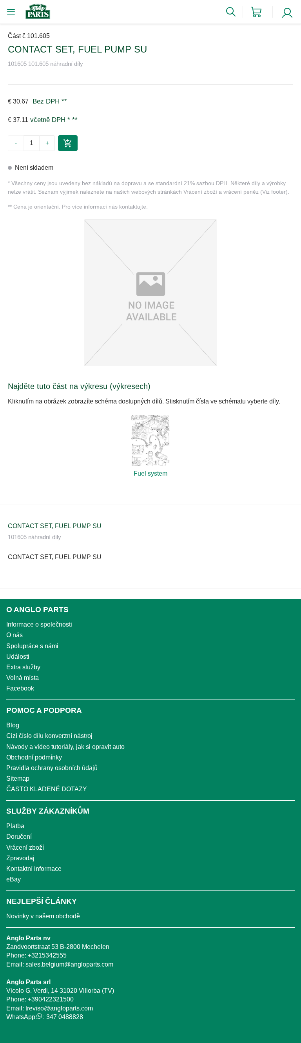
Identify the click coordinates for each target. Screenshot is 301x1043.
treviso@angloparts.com (59, 1008)
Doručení (19, 836)
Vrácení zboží (25, 847)
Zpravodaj (20, 858)
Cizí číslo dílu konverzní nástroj (49, 735)
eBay (13, 879)
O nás (14, 635)
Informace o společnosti (39, 624)
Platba (15, 826)
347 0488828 (64, 1017)
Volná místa (22, 677)
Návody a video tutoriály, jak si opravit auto (65, 746)
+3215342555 (47, 955)
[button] (150, 293)
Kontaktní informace (34, 868)
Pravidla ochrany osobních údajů (52, 768)
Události (17, 656)
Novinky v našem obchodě (43, 916)
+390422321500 (51, 999)
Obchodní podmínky (34, 757)
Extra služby (23, 667)
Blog (12, 725)
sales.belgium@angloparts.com (69, 964)
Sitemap (17, 778)
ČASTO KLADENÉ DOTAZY (46, 789)
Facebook (20, 688)
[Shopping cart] (256, 12)
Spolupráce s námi (32, 646)
